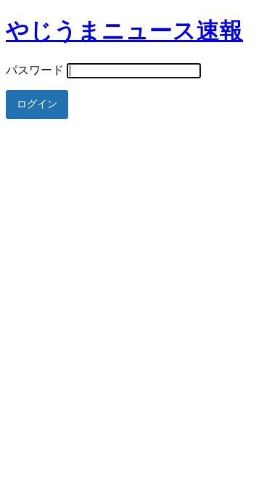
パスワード (35, 70)
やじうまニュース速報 (124, 30)
